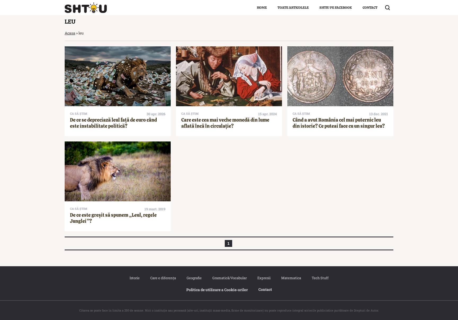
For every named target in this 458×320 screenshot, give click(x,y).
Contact (370, 7)
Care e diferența (163, 277)
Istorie (135, 277)
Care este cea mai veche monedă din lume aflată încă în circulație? (225, 123)
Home (262, 7)
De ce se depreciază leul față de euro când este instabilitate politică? (113, 123)
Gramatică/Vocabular (229, 277)
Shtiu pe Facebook (335, 7)
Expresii (264, 277)
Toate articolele (293, 7)
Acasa (70, 32)
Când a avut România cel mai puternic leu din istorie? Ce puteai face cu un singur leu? (339, 123)
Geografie (194, 277)
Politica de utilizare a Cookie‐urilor (217, 289)
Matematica (291, 277)
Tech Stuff (320, 277)
